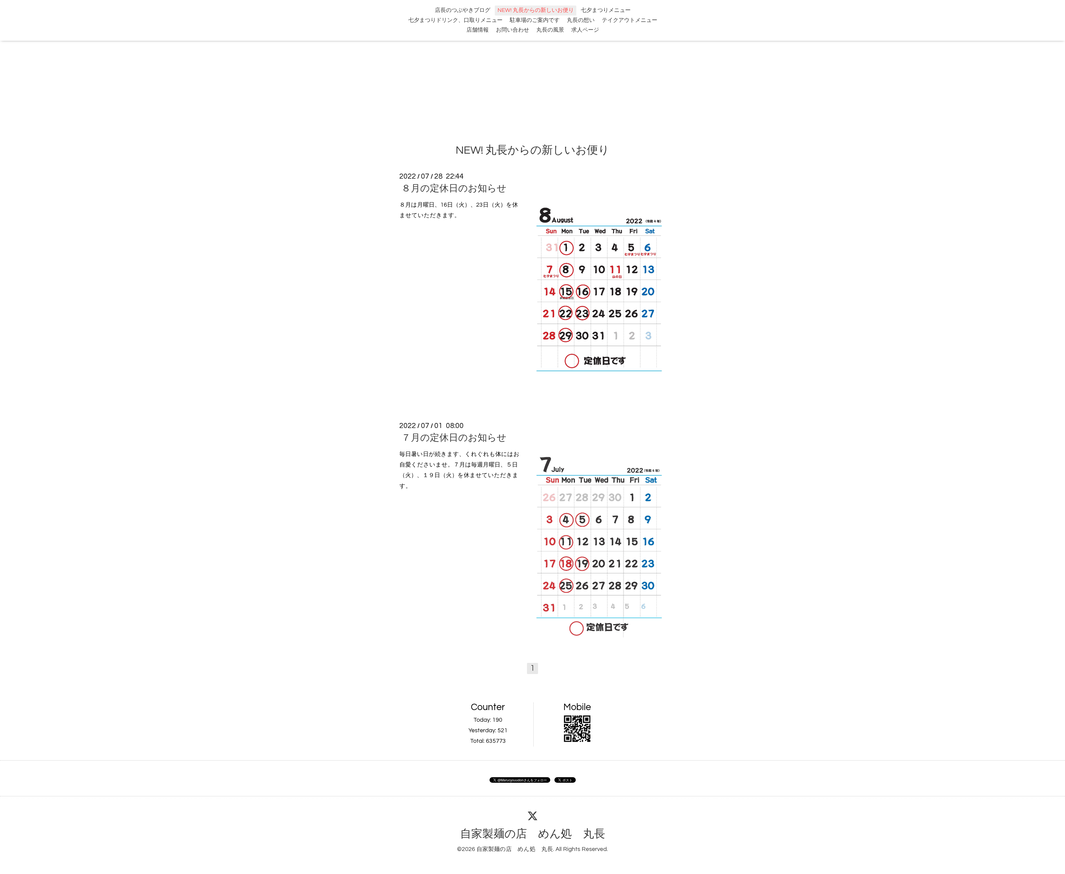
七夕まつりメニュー (606, 10)
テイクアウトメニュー (629, 20)
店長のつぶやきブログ (462, 10)
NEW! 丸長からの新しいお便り (536, 10)
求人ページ (585, 30)
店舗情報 (477, 30)
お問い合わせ (512, 30)
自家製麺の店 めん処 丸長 (532, 834)
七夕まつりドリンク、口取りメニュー (455, 20)
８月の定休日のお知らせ (453, 188)
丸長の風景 (550, 30)
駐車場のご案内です (535, 20)
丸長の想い (581, 20)
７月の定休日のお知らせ (453, 438)
